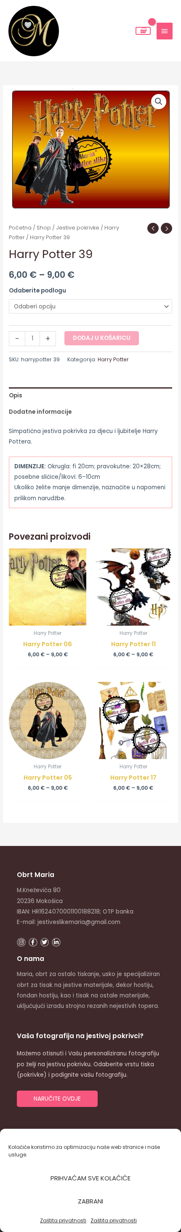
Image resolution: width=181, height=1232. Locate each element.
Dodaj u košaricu (101, 338)
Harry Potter (113, 359)
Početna (20, 227)
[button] (158, 101)
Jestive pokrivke (77, 227)
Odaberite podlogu (37, 291)
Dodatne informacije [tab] (40, 412)
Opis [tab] (15, 395)
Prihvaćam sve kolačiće (90, 1178)
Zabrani (90, 1201)
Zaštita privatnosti (63, 1220)
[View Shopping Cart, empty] (143, 31)
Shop (44, 227)
